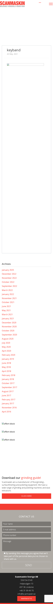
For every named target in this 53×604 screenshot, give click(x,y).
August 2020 (7, 338)
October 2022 (8, 282)
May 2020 (6, 347)
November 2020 (9, 326)
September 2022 (9, 286)
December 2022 (9, 274)
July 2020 (6, 342)
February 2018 (8, 375)
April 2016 (6, 411)
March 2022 (7, 290)
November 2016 (9, 407)
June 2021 (6, 306)
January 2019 (8, 359)
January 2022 (8, 294)
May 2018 (6, 367)
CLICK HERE (26, 496)
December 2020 (9, 322)
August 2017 (7, 391)
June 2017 (6, 395)
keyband (14, 50)
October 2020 (8, 330)
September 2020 (9, 334)
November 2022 (9, 278)
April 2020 (6, 350)
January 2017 (8, 403)
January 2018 (8, 379)
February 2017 (8, 399)
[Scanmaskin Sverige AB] (12, 4)
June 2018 (6, 363)
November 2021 (9, 298)
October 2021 (8, 302)
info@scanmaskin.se (26, 594)
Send (28, 565)
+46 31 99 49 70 (26, 590)
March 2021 (7, 314)
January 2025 (8, 270)
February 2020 (8, 355)
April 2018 (6, 371)
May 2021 (6, 310)
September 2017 (9, 387)
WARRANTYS (26, 598)
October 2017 (8, 383)
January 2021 (8, 318)
